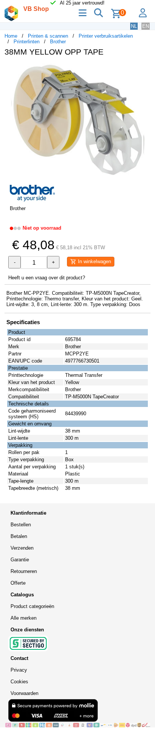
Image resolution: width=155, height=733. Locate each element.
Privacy (19, 670)
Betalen (19, 536)
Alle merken (23, 618)
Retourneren (24, 571)
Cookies (19, 681)
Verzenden (22, 548)
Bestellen (21, 524)
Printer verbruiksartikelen (106, 36)
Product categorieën (32, 606)
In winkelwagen (93, 261)
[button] (144, 70)
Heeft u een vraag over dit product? (46, 277)
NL (134, 26)
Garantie (20, 559)
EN (145, 26)
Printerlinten (27, 41)
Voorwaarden (24, 693)
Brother (58, 41)
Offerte (18, 583)
